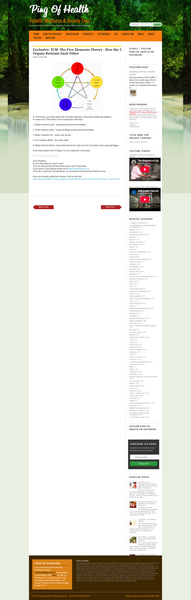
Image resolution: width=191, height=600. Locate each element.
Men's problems (135, 350)
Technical (133, 391)
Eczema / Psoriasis (136, 279)
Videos (151, 34)
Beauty (132, 240)
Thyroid (132, 398)
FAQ (116, 34)
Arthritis (132, 237)
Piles (131, 367)
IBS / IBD (133, 330)
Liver (131, 340)
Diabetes (133, 269)
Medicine (133, 347)
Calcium (132, 254)
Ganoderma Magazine (138, 291)
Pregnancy (133, 372)
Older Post (110, 207)
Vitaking (132, 406)
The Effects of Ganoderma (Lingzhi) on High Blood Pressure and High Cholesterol (147, 485)
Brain (131, 249)
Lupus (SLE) (134, 345)
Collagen (132, 264)
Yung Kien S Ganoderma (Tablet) (147, 520)
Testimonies (103, 34)
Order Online (72, 34)
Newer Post (43, 207)
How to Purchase (52, 34)
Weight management (137, 408)
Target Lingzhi (134, 386)
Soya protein (134, 381)
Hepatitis (133, 316)
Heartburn (133, 313)
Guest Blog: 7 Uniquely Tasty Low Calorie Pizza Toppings (147, 539)
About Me (50, 37)
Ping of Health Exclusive (138, 142)
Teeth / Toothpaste (136, 393)
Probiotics (133, 374)
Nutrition (133, 360)
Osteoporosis (134, 364)
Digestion (133, 274)
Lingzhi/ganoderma (137, 337)
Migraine (133, 352)
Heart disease (134, 311)
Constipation (134, 267)
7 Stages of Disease (137, 223)
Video (131, 401)
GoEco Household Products (140, 299)
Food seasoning (135, 289)
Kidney (132, 335)
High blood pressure (137, 318)
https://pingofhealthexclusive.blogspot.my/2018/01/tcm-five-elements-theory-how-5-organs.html (76, 179)
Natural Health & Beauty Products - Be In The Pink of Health (64, 596)
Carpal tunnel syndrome (139, 259)
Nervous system (136, 357)
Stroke (132, 384)
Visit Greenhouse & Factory (140, 403)
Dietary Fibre (134, 272)
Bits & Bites (134, 245)
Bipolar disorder (135, 242)
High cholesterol (136, 321)
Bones (132, 247)
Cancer (132, 257)
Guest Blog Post (135, 304)
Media (141, 34)
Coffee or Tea (134, 262)
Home (36, 34)
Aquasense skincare (137, 235)
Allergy (132, 230)
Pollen (132, 369)
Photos (37, 37)
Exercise (132, 281)
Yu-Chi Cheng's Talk (137, 417)
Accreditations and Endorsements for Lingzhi (142, 226)
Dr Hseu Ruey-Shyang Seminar (141, 277)
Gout (131, 301)
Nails (131, 355)
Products (88, 34)
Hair (131, 306)
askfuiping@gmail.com (78, 169)
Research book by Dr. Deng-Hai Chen (143, 377)
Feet (131, 286)
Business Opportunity (138, 252)
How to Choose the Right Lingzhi (142, 326)
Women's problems (137, 411)
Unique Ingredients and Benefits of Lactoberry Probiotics (147, 503)
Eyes (131, 284)
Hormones (133, 323)
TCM (131, 388)
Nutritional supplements (139, 362)
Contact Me (128, 34)
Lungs (131, 342)
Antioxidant (134, 232)
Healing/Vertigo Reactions (139, 309)
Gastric (132, 294)
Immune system (136, 332)
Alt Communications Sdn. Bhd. (146, 596)
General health (135, 296)
